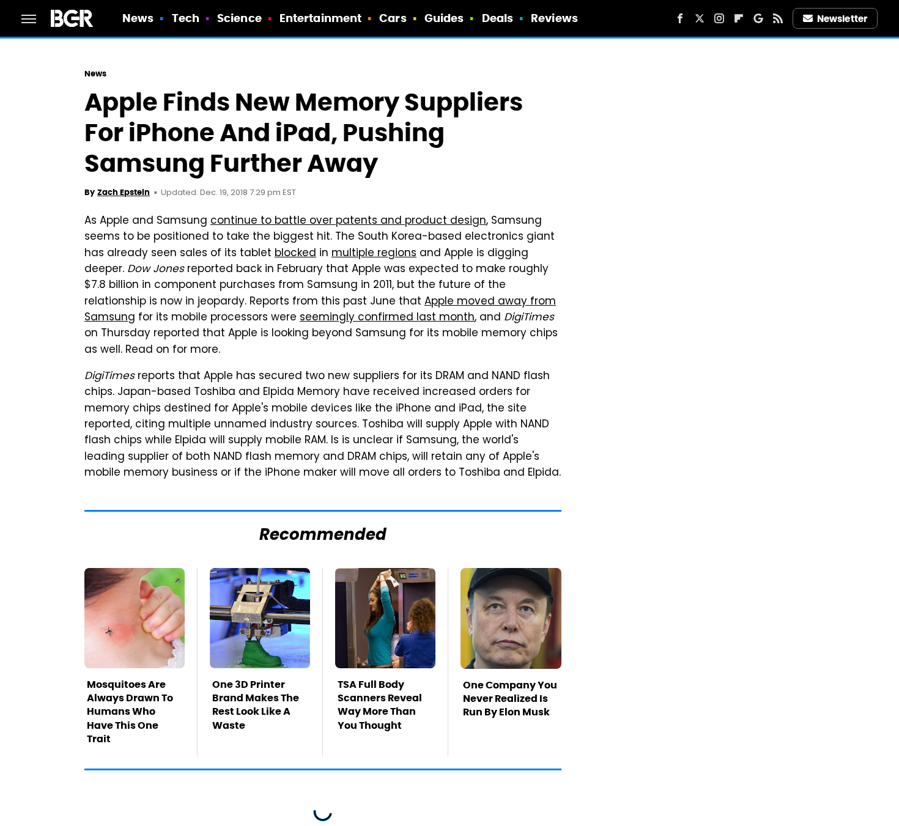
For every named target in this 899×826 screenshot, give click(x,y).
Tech (185, 18)
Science (239, 18)
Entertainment (320, 18)
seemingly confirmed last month (387, 317)
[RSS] (778, 18)
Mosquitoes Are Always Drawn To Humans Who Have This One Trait (130, 712)
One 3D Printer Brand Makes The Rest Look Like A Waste (255, 705)
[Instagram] (719, 18)
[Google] (758, 18)
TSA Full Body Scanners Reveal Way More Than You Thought (380, 705)
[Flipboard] (739, 18)
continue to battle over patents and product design (348, 221)
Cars (392, 18)
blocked (295, 253)
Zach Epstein (123, 192)
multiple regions (373, 253)
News (138, 18)
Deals (498, 18)
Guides (444, 18)
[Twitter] (700, 18)
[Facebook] (680, 18)
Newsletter (842, 18)
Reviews (554, 18)
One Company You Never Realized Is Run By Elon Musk (510, 699)
